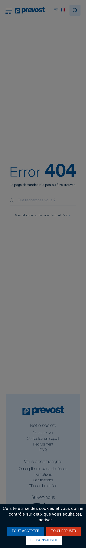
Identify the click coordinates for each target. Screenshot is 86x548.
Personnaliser (44, 540)
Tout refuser (63, 531)
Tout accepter (25, 531)
